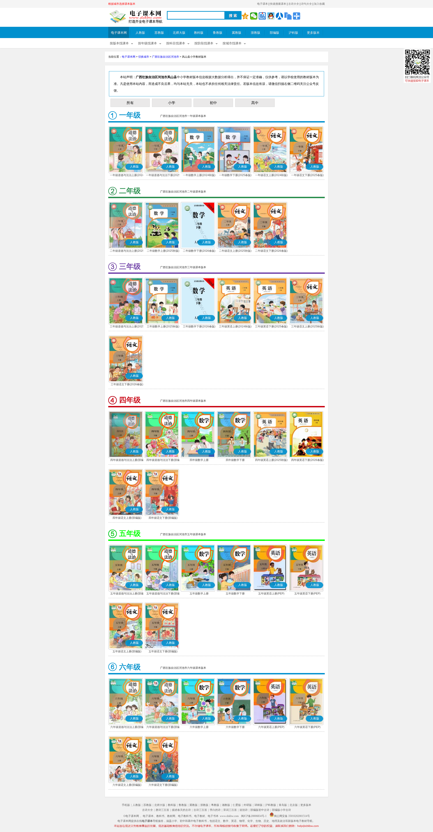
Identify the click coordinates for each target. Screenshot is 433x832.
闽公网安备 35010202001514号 (292, 816)
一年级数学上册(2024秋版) (199, 175)
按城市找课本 (232, 43)
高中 (254, 103)
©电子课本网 (131, 816)
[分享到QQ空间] (245, 16)
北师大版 (179, 32)
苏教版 (159, 32)
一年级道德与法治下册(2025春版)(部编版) (163, 176)
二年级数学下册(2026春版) (199, 250)
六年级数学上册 (199, 727)
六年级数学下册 (235, 727)
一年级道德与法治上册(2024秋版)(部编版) (127, 176)
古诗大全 (293, 3)
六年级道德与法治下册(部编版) (163, 727)
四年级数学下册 (235, 460)
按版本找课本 (119, 43)
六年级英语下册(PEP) (307, 727)
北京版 (294, 805)
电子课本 (262, 3)
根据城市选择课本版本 (121, 3)
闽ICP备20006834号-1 (254, 816)
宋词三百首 (230, 810)
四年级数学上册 (199, 460)
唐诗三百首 (162, 810)
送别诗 (244, 810)
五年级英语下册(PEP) (307, 593)
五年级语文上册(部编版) (127, 651)
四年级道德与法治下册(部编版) (163, 460)
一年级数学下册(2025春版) (235, 175)
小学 (171, 103)
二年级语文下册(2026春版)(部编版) (271, 251)
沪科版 (293, 32)
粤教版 (215, 805)
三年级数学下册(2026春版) (199, 326)
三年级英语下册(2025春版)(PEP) (271, 327)
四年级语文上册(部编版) (127, 517)
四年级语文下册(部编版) (163, 517)
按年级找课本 (147, 43)
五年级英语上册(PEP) (271, 593)
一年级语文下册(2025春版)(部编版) (307, 176)
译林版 (258, 805)
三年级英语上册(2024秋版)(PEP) (235, 327)
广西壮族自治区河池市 (165, 56)
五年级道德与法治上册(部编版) (127, 594)
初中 (213, 103)
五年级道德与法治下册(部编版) (163, 594)
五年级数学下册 (235, 593)
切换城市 (143, 56)
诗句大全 (306, 3)
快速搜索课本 (278, 3)
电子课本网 (119, 32)
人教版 (140, 32)
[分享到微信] (253, 16)
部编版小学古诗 (281, 810)
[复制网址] (288, 16)
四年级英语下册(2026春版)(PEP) (307, 460)
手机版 (126, 805)
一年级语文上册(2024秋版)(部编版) (271, 176)
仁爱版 (237, 805)
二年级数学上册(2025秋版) (163, 250)
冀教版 (236, 32)
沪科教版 (270, 805)
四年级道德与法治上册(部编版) (127, 460)
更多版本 (313, 32)
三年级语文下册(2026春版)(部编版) (127, 385)
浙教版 (255, 32)
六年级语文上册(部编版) (127, 785)
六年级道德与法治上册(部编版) (127, 727)
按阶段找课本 (203, 43)
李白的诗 (215, 810)
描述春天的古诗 (181, 810)
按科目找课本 (175, 43)
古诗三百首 (200, 810)
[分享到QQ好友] (270, 16)
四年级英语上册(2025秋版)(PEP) (271, 460)
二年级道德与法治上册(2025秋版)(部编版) (127, 251)
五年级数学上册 (199, 593)
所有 (130, 103)
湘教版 (226, 805)
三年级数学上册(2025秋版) (163, 326)
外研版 (248, 805)
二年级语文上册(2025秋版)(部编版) (235, 251)
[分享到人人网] (279, 16)
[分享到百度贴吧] (262, 16)
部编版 (274, 32)
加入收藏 (319, 3)
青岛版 (283, 805)
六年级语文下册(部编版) (163, 785)
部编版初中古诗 (259, 810)
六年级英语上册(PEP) (271, 727)
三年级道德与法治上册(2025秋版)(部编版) (127, 327)
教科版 (198, 32)
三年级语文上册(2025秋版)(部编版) (307, 327)
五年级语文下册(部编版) (163, 651)
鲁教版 (217, 32)
